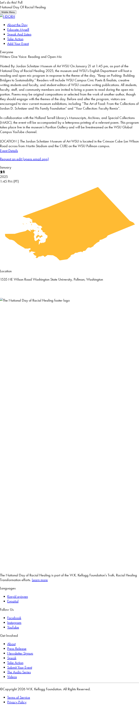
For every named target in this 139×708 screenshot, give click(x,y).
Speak (11, 658)
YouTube (13, 627)
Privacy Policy (16, 702)
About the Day (17, 24)
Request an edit (24, 159)
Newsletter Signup (20, 653)
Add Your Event (18, 43)
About (11, 643)
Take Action (15, 39)
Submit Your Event (19, 667)
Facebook (14, 617)
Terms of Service (18, 697)
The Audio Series (19, 672)
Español (12, 601)
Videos (12, 676)
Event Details (9, 150)
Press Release (16, 648)
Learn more (40, 579)
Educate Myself (18, 29)
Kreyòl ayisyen (17, 596)
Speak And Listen (19, 34)
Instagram (14, 622)
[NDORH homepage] (7, 16)
